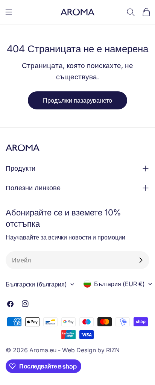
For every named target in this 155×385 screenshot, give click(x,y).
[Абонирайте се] (141, 260)
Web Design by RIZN (91, 350)
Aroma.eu (42, 350)
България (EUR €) (119, 284)
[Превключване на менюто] (8, 12)
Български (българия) (36, 284)
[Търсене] (130, 12)
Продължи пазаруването (77, 100)
